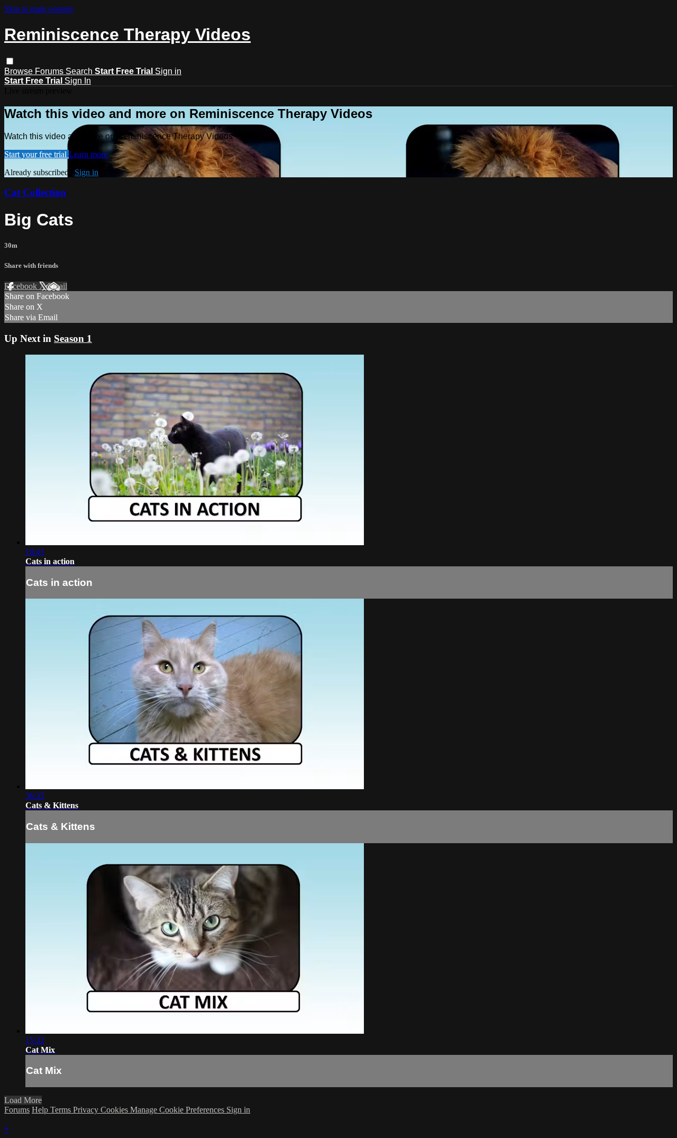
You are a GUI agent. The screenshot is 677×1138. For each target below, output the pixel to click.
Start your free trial (36, 154)
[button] (9, 61)
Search (80, 71)
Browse (19, 71)
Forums (50, 71)
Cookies (115, 1109)
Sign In (78, 80)
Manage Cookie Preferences (178, 1109)
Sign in (168, 71)
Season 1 (73, 338)
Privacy (86, 1109)
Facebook (21, 286)
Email (57, 286)
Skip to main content (38, 8)
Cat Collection (35, 192)
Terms (61, 1109)
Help (41, 1109)
